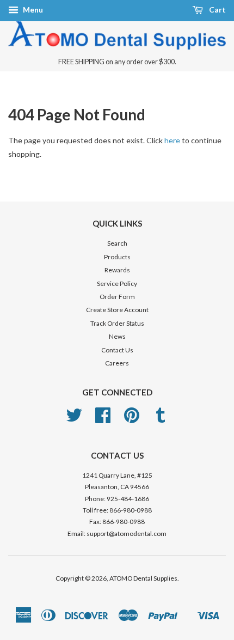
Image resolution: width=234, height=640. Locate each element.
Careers (117, 363)
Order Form (117, 296)
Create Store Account (117, 310)
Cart (216, 9)
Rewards (117, 270)
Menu (32, 9)
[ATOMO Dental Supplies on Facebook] (103, 419)
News (117, 336)
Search (117, 243)
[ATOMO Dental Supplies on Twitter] (74, 419)
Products (117, 257)
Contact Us (117, 350)
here (172, 140)
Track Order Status (117, 323)
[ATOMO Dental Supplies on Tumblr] (160, 419)
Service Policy (117, 283)
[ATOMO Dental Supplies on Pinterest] (132, 419)
